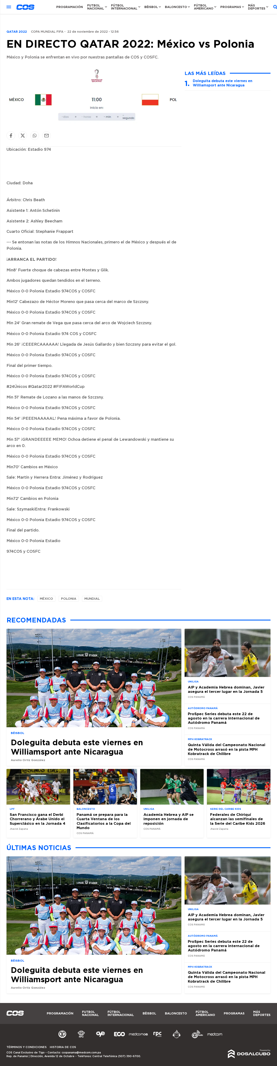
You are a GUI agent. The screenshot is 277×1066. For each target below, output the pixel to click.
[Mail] (46, 135)
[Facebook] (11, 135)
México (46, 598)
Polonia (68, 598)
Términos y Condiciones (26, 1047)
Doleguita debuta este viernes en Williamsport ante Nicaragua (222, 83)
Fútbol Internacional (124, 7)
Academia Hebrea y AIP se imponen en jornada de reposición (168, 818)
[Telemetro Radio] (195, 1037)
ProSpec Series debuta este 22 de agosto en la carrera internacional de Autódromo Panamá (224, 717)
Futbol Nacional (95, 7)
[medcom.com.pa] (214, 1037)
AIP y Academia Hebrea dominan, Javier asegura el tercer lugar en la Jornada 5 (226, 689)
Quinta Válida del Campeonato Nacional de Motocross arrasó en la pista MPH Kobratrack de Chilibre (226, 748)
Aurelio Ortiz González (28, 759)
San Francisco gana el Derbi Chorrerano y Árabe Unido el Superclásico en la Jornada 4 (37, 818)
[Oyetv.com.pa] (100, 1037)
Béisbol (151, 6)
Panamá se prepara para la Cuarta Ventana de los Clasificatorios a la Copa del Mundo (104, 821)
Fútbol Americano (203, 7)
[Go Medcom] (138, 1037)
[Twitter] (23, 135)
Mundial (92, 598)
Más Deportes (256, 7)
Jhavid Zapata (19, 829)
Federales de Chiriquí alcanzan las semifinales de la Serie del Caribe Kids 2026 (237, 818)
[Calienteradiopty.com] (176, 1037)
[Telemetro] (62, 1037)
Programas (230, 6)
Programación (69, 6)
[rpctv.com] (81, 1037)
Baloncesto (176, 6)
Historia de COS (63, 1047)
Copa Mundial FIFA (47, 31)
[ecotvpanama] (119, 1037)
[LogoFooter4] (157, 1037)
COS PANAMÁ (196, 697)
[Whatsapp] (34, 135)
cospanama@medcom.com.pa (81, 1052)
